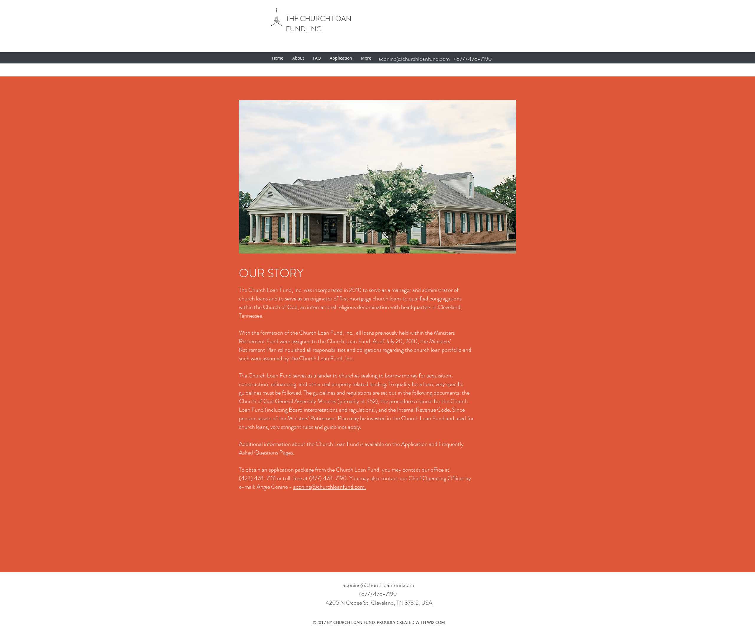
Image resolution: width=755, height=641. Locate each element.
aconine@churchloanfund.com (414, 59)
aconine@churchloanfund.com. (329, 487)
